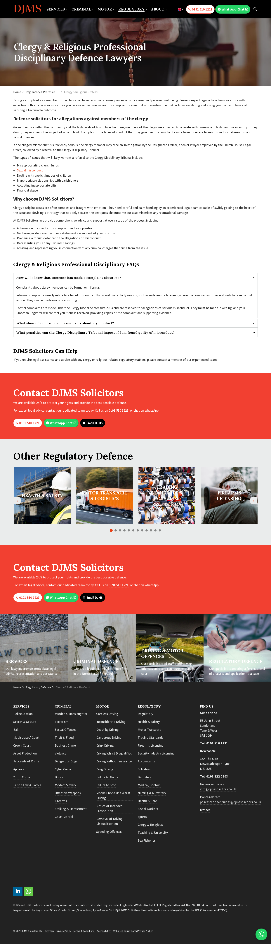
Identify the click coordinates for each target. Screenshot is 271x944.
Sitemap (49, 931)
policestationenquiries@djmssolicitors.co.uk (230, 802)
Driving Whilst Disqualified (114, 753)
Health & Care (147, 801)
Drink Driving (105, 745)
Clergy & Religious (150, 824)
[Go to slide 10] (151, 530)
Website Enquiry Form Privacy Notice (133, 931)
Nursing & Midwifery (152, 793)
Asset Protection (25, 753)
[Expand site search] (255, 9)
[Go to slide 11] (155, 530)
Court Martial (64, 817)
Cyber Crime (63, 769)
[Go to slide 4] (124, 530)
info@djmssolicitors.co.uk (218, 789)
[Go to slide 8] (142, 530)
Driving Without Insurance (114, 761)
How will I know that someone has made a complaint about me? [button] (68, 278)
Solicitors (144, 769)
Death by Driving (107, 729)
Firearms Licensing (151, 745)
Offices (205, 810)
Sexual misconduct (30, 170)
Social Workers (148, 809)
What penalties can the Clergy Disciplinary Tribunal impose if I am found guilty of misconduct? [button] (95, 332)
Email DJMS (94, 423)
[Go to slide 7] (138, 530)
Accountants (146, 761)
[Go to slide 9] (146, 530)
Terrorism (61, 722)
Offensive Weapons (68, 793)
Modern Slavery (65, 785)
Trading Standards (150, 737)
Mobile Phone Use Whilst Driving (113, 795)
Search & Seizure (24, 722)
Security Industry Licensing (156, 753)
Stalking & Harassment (71, 809)
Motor (105, 9)
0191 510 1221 (202, 9)
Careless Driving (107, 714)
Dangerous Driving (108, 737)
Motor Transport (149, 729)
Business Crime (65, 745)
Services (55, 9)
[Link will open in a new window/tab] (17, 891)
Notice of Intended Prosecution (109, 808)
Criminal (81, 9)
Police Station (23, 714)
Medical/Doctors (149, 785)
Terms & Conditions (84, 931)
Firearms (61, 801)
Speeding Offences (109, 831)
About (157, 9)
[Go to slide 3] (120, 530)
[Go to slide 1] (111, 530)
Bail (15, 729)
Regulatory (131, 9)
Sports (142, 817)
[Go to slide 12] (160, 530)
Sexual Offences (65, 729)
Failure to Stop (106, 785)
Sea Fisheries (147, 840)
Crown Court (22, 745)
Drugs (59, 777)
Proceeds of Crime (26, 761)
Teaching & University (153, 832)
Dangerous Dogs (66, 761)
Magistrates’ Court (26, 737)
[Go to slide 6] (133, 530)
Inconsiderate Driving (111, 722)
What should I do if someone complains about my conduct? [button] (65, 323)
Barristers (144, 777)
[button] (261, 934)
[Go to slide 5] (129, 530)
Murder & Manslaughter (71, 714)
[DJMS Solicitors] (27, 9)
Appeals (18, 769)
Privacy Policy (63, 931)
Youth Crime (21, 777)
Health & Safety (149, 722)
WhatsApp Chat (233, 9)
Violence (60, 753)
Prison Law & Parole (27, 785)
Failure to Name (107, 777)
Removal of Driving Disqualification (109, 821)
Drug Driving (104, 769)
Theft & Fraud (64, 737)
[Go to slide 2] (115, 530)
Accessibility (104, 931)
